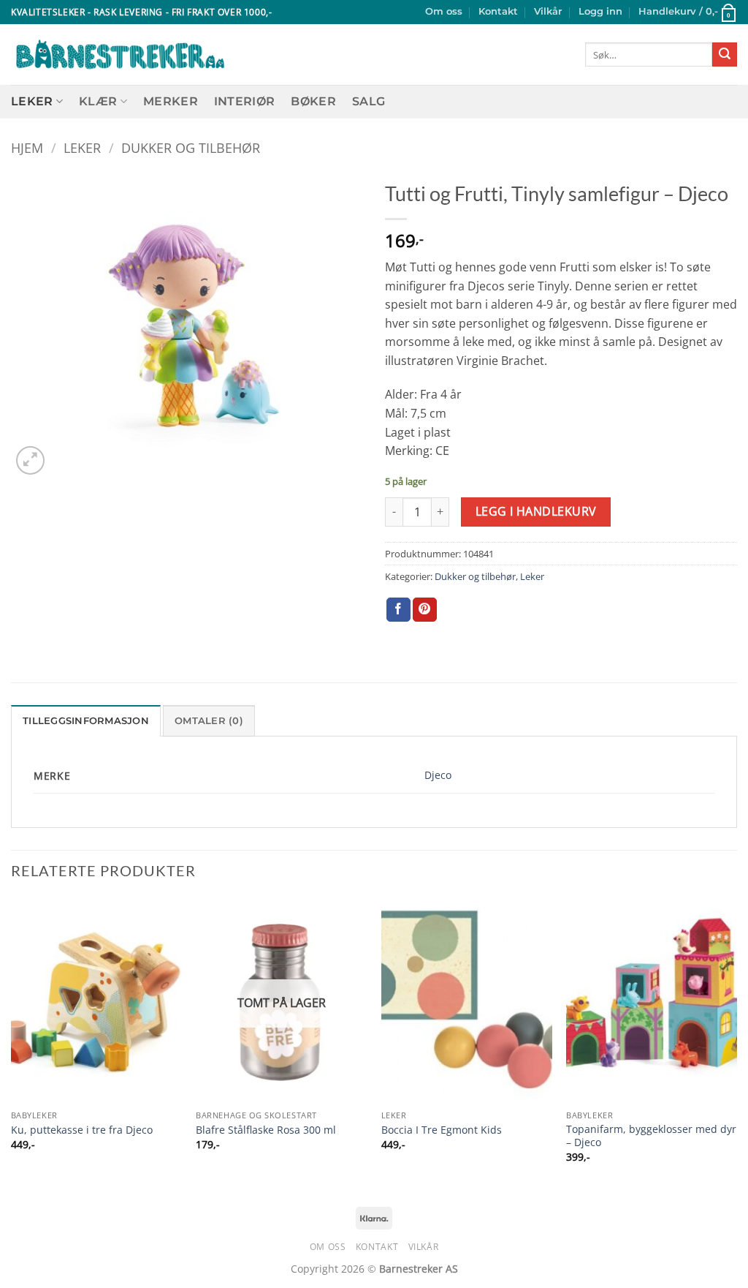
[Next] (736, 1043)
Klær (98, 101)
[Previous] (12, 1043)
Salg (368, 101)
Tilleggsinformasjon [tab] (86, 720)
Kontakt (498, 11)
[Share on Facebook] (398, 610)
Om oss (443, 11)
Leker (32, 101)
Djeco (437, 775)
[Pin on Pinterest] (425, 610)
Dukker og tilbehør (190, 147)
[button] (600, 12)
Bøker (313, 101)
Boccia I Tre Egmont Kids (441, 1130)
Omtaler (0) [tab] (209, 720)
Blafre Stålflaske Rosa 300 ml (266, 1130)
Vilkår (548, 11)
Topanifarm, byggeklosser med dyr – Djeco (651, 1136)
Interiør (244, 101)
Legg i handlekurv (536, 511)
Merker (170, 101)
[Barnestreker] (120, 54)
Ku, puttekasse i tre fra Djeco (82, 1130)
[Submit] (724, 54)
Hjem (27, 147)
